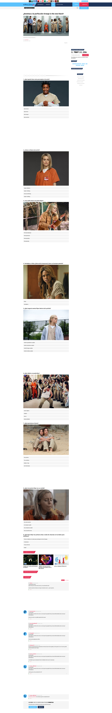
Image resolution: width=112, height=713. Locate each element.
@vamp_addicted (33, 696)
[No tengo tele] (51, 1)
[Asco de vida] (30, 1)
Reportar (66, 42)
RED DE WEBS (26, 1)
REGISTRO (41, 707)
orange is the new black (77, 63)
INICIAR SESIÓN (85, 1)
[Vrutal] (43, 1)
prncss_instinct (33, 653)
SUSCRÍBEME (85, 55)
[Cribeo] (45, 1)
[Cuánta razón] (32, 1)
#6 (29, 696)
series (83, 63)
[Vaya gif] (53, 1)
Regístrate (79, 1)
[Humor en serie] (47, 1)
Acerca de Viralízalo (80, 76)
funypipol (32, 633)
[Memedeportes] (34, 1)
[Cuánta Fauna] (49, 1)
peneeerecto (32, 611)
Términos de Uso (81, 78)
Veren (31, 583)
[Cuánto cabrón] (41, 1)
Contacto (80, 85)
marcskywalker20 (33, 623)
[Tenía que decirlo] (56, 1)
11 (25, 563)
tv (86, 63)
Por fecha (67, 580)
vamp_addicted (33, 665)
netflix (82, 65)
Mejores (63, 580)
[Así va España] (38, 1)
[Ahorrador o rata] (58, 1)
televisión (78, 65)
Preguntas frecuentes (80, 83)
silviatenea (26, 39)
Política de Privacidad (81, 80)
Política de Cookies (80, 81)
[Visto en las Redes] (36, 1)
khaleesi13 (32, 645)
